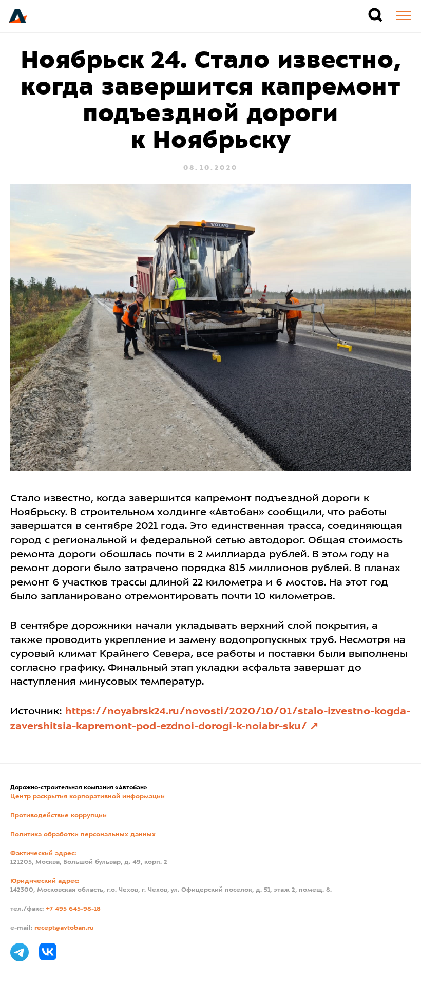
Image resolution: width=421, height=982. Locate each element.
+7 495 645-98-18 (73, 909)
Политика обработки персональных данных (83, 835)
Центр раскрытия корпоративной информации (87, 797)
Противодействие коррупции (58, 816)
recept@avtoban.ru (64, 928)
